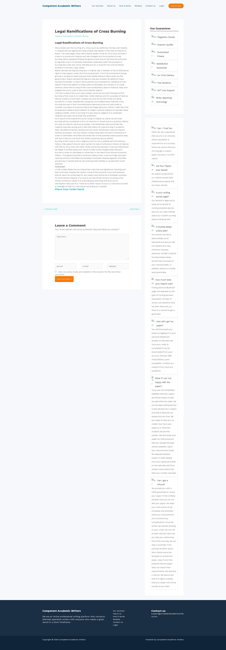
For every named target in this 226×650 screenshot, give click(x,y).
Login (161, 6)
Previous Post (50, 209)
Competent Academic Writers (61, 5)
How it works (125, 6)
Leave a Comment (63, 36)
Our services (97, 6)
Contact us (150, 6)
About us (111, 6)
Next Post (135, 209)
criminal (77, 36)
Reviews (138, 6)
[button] (176, 6)
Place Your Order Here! (69, 189)
